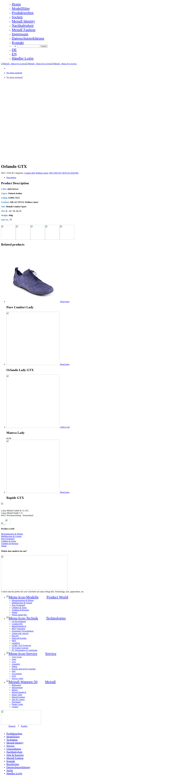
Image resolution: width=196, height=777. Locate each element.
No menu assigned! (14, 77)
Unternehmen (13, 748)
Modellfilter (13, 736)
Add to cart (65, 427)
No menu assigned (14, 73)
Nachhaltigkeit (14, 751)
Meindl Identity (14, 742)
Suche (9, 770)
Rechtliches (12, 764)
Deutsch (12, 726)
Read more (64, 301)
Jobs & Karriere (15, 754)
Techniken (12, 739)
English (24, 726)
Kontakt (10, 761)
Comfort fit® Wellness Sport (36, 173)
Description (11, 177)
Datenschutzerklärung (18, 767)
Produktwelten (14, 733)
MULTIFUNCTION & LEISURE (64, 173)
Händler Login (14, 773)
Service (10, 745)
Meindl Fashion (14, 757)
